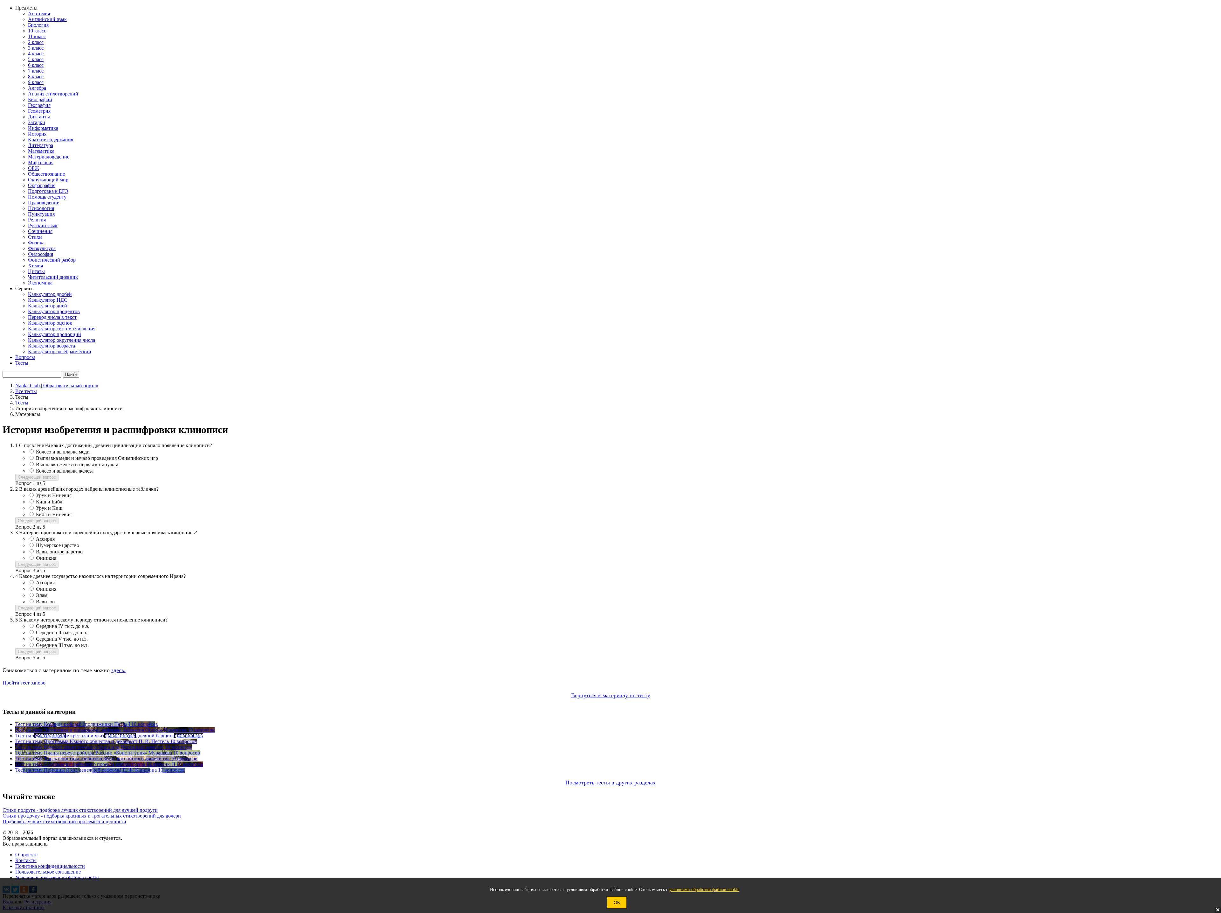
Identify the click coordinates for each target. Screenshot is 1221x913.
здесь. (118, 670)
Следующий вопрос (37, 477)
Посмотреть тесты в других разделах (610, 782)
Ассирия (45, 539)
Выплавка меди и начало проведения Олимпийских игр (97, 458)
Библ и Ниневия (54, 514)
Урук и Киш (49, 508)
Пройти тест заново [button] (24, 682)
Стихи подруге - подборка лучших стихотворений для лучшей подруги (80, 810)
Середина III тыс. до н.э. (62, 645)
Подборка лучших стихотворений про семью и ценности (64, 821)
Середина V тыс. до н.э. (62, 639)
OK (617, 902)
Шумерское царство (57, 545)
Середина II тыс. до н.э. (61, 632)
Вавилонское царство (59, 551)
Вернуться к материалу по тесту (610, 695)
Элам (41, 595)
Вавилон (45, 601)
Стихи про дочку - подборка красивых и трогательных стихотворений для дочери (92, 815)
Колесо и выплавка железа (64, 471)
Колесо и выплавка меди (63, 451)
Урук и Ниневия (54, 495)
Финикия (46, 558)
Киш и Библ (49, 501)
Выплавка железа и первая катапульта (77, 464)
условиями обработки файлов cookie (704, 889)
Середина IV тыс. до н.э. (62, 626)
